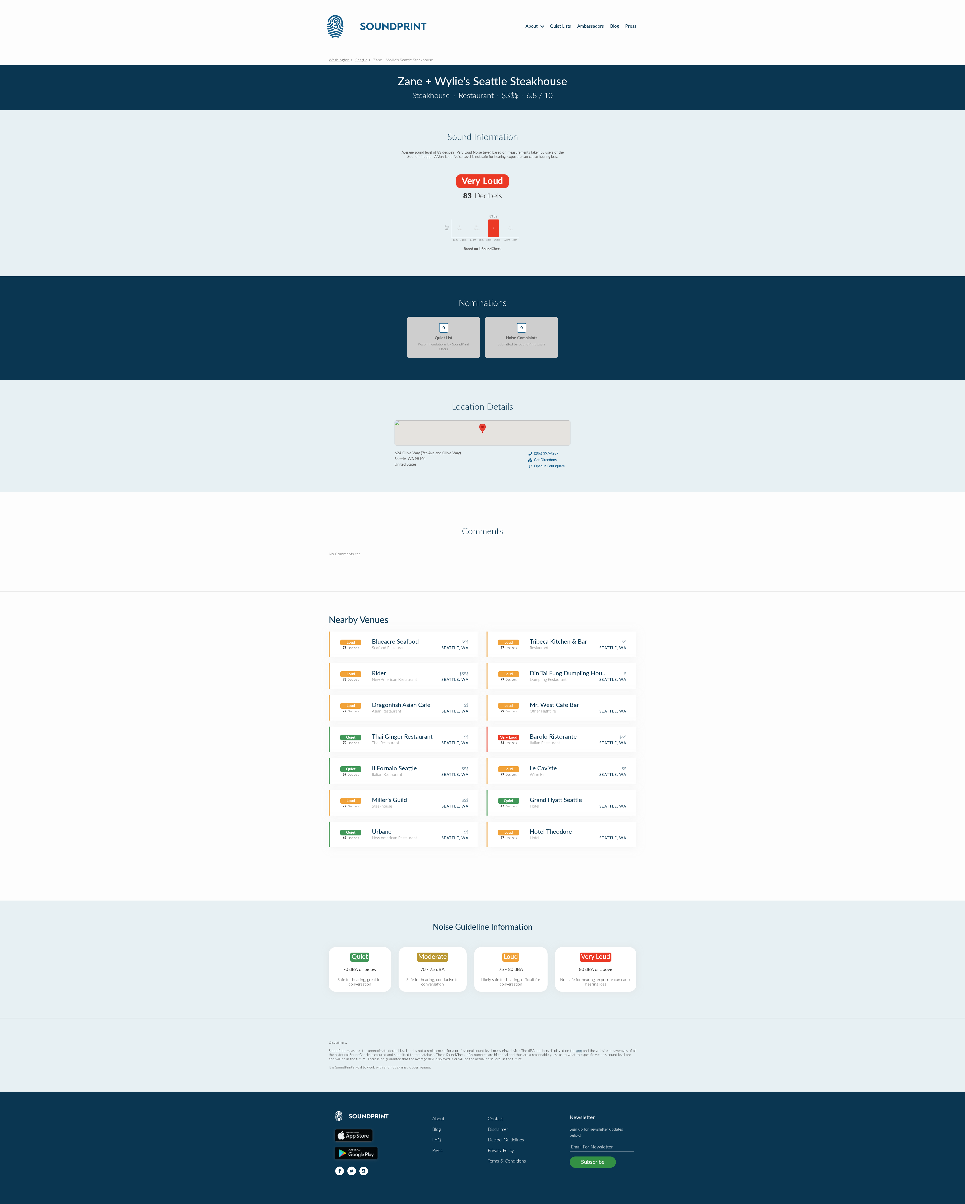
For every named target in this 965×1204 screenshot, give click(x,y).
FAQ (436, 1140)
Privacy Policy (501, 1150)
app (428, 157)
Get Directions (545, 460)
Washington (339, 60)
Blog (614, 26)
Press (630, 26)
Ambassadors (590, 26)
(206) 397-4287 (546, 453)
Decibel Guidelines (506, 1140)
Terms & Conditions (507, 1161)
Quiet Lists (560, 26)
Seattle (361, 60)
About (532, 26)
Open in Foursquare (549, 466)
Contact (495, 1119)
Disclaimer (498, 1129)
